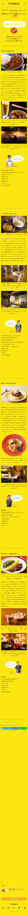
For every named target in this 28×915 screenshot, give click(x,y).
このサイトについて (14, 911)
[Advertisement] (14, 792)
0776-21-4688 (8, 514)
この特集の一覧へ (14, 898)
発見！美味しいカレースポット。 (17, 889)
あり (6, 689)
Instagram (7, 185)
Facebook (7, 691)
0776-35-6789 (8, 340)
